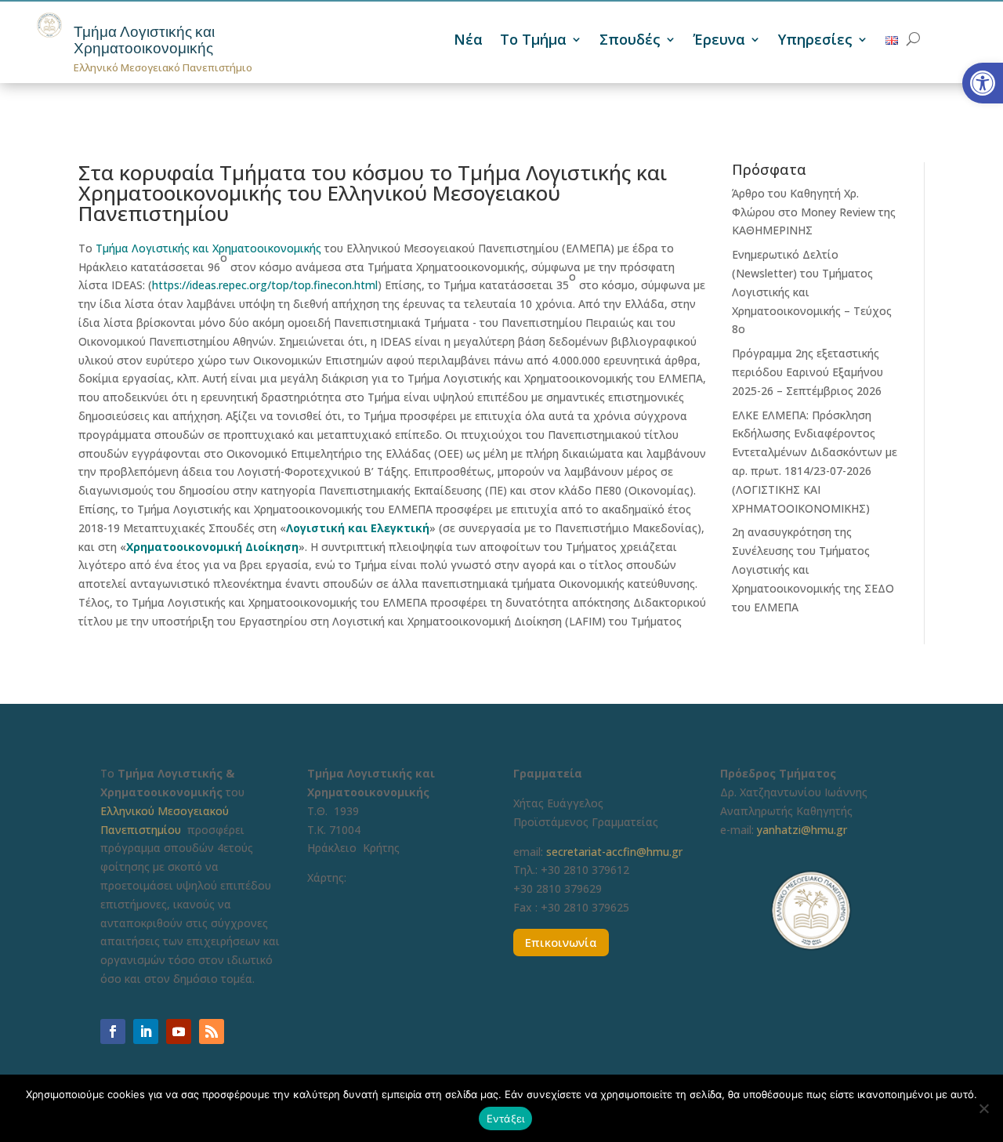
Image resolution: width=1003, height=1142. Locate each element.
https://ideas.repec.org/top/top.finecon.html (265, 284)
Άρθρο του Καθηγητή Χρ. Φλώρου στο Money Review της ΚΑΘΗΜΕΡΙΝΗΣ (814, 212)
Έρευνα (719, 41)
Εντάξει (506, 1118)
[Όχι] (983, 1108)
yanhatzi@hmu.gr (802, 829)
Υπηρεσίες (815, 41)
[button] (982, 83)
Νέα (468, 41)
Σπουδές (630, 41)
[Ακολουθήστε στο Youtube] (178, 1031)
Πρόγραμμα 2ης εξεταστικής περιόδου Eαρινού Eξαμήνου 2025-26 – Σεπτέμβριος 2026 (807, 372)
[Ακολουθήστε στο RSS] (211, 1031)
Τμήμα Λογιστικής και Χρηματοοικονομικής (144, 40)
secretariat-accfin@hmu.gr (614, 851)
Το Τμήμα (533, 41)
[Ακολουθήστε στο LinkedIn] (145, 1031)
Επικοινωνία (561, 942)
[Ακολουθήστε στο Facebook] (112, 1031)
